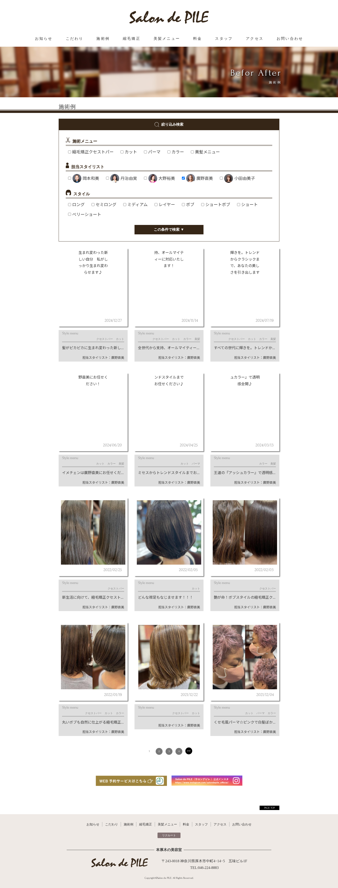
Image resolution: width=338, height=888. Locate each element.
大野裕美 (166, 178)
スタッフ (224, 38)
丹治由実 (128, 178)
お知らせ (44, 38)
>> (189, 751)
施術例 (103, 38)
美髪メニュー (167, 38)
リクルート (169, 835)
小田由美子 (244, 178)
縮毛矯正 (131, 38)
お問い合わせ (290, 38)
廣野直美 (204, 178)
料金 (197, 38)
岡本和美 (91, 178)
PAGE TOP (269, 807)
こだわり (74, 38)
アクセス (255, 38)
